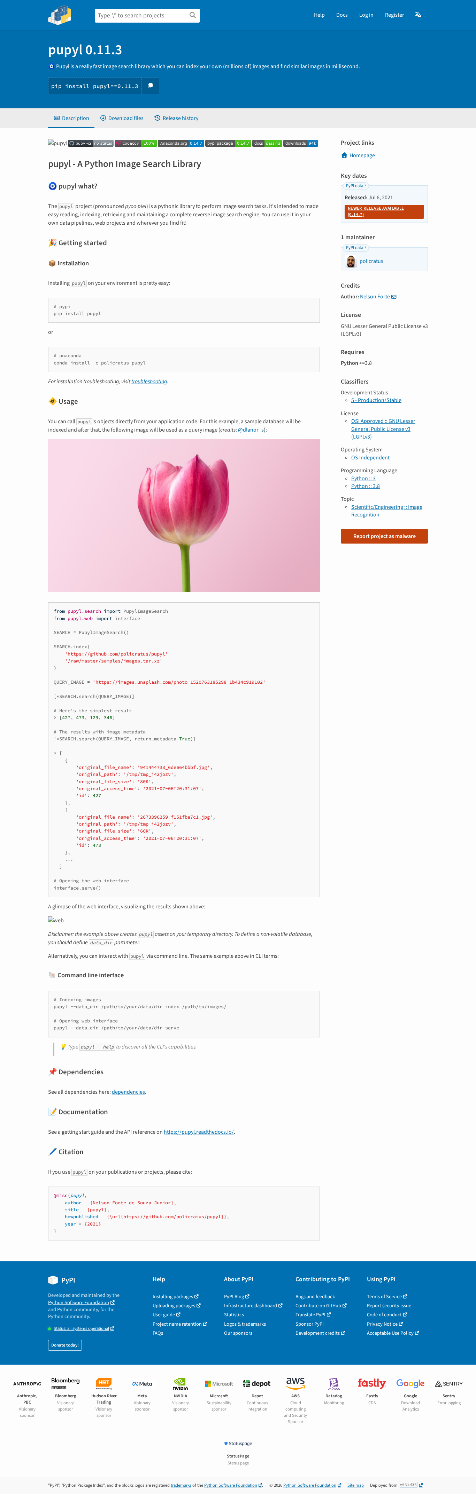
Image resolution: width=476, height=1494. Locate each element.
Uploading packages (174, 1305)
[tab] (71, 118)
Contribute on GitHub (318, 1305)
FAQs (158, 1333)
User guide (164, 1314)
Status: (81, 1329)
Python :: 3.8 (365, 486)
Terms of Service (384, 1296)
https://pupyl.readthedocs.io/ (199, 1132)
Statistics (234, 1314)
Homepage (362, 155)
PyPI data (354, 186)
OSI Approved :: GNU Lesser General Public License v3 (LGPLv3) (383, 429)
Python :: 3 (363, 478)
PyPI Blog (234, 1296)
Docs (342, 15)
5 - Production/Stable (376, 400)
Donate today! (65, 1345)
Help (319, 15)
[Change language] (418, 15)
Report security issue (389, 1305)
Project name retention (177, 1324)
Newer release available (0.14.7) (376, 211)
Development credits (317, 1333)
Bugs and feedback (315, 1296)
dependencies (128, 1092)
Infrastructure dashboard (250, 1305)
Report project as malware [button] (384, 536)
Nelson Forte (375, 296)
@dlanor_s (251, 430)
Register (394, 15)
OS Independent (370, 457)
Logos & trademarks (245, 1324)
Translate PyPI (310, 1314)
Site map (355, 1485)
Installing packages (173, 1296)
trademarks (181, 1485)
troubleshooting (149, 381)
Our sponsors (238, 1333)
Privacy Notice (382, 1324)
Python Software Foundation (78, 1302)
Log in (366, 15)
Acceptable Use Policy (390, 1333)
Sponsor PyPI (309, 1324)
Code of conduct (384, 1314)
